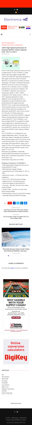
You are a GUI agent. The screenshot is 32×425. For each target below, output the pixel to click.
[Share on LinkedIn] (21, 203)
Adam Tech (5, 387)
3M (3, 375)
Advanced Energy (7, 393)
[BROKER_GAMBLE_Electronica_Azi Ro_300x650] (16, 280)
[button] (3, 241)
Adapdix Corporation (8, 389)
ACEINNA (5, 383)
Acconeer (5, 381)
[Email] (17, 9)
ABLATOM (5, 379)
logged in (12, 268)
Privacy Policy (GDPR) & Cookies (16, 420)
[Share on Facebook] (14, 203)
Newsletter (23, 418)
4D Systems (5, 377)
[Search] (30, 34)
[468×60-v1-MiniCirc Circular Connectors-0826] (16, 26)
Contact (7, 418)
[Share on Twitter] (18, 203)
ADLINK (4, 391)
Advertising (15, 418)
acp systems (5, 385)
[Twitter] (14, 9)
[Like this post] (10, 203)
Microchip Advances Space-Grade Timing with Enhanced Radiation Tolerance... (16, 250)
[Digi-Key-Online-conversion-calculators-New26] (16, 340)
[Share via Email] (25, 203)
